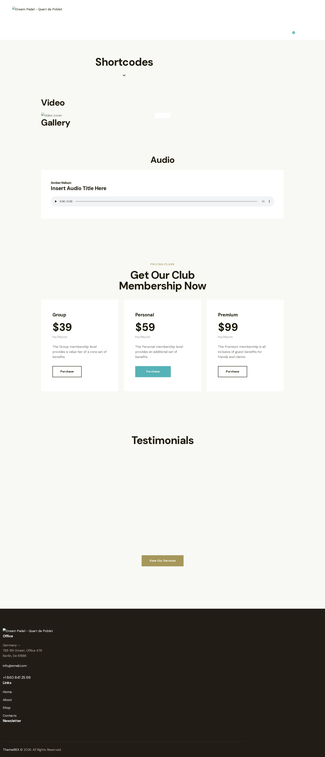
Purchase (67, 371)
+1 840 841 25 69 (17, 677)
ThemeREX (11, 750)
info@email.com (15, 666)
